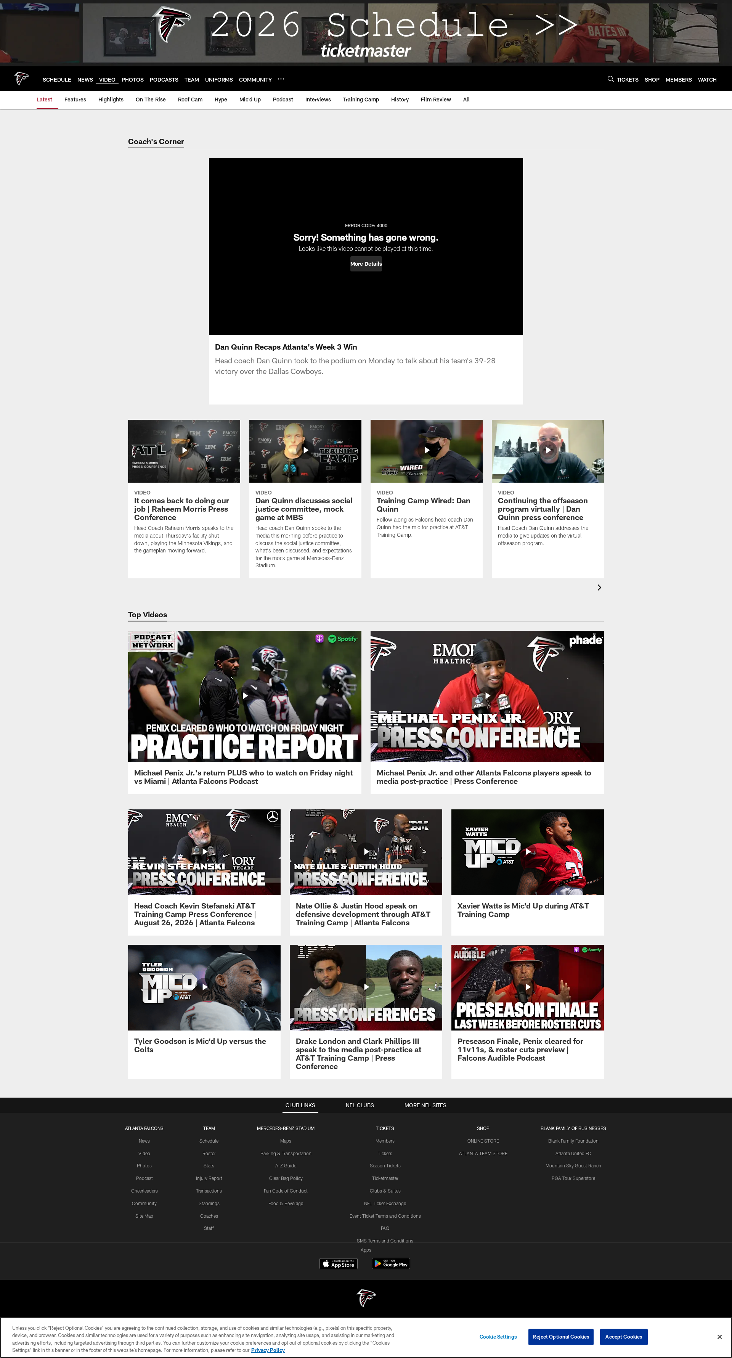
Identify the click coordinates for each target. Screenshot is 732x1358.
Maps (285, 1140)
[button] (366, 263)
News (144, 1140)
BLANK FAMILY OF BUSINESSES (573, 1128)
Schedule (208, 1140)
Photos (144, 1165)
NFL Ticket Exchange (385, 1203)
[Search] (611, 79)
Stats (209, 1165)
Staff (209, 1228)
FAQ (385, 1228)
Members (385, 1140)
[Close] (719, 1336)
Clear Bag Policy (286, 1178)
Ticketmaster (385, 1178)
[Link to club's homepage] (21, 78)
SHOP (483, 1128)
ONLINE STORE (483, 1140)
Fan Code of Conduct (286, 1190)
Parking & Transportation (285, 1153)
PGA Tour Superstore (573, 1178)
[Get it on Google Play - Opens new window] (391, 1267)
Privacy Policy (268, 1350)
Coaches (209, 1215)
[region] (366, 1337)
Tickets (385, 1153)
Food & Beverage (285, 1203)
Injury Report (209, 1178)
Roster (209, 1153)
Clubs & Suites (385, 1190)
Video (144, 1153)
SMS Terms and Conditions (385, 1240)
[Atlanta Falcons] (366, 1299)
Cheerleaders (144, 1190)
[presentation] (601, 588)
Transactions (209, 1190)
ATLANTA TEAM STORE (483, 1153)
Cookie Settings (498, 1337)
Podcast (144, 1178)
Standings (209, 1203)
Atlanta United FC (573, 1153)
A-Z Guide (285, 1165)
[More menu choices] (281, 79)
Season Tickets (385, 1165)
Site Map (144, 1215)
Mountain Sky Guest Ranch (573, 1165)
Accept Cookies (623, 1337)
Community (144, 1203)
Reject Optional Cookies (561, 1337)
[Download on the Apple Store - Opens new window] (338, 1264)
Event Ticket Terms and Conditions (385, 1215)
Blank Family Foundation (573, 1140)
